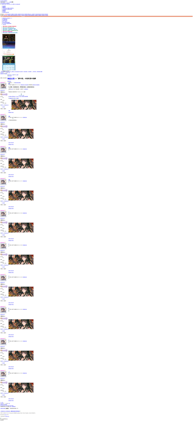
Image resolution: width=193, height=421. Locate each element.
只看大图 (26, 84)
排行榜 (5, 12)
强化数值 (26, 15)
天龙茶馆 (29, 71)
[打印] (8, 74)
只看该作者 (23, 84)
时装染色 (43, 14)
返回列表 (2, 73)
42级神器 (19, 14)
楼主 (9, 83)
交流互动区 (25, 71)
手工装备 (36, 14)
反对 (13, 142)
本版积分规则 (2, 408)
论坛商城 (7, 9)
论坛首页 (21, 71)
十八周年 (5, 14)
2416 (1, 90)
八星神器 (22, 15)
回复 (9, 110)
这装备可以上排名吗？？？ (7, 18)
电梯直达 (10, 82)
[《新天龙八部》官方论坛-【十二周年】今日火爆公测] (10, 4)
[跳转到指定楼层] (17, 82)
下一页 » (1, 402)
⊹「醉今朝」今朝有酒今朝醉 (37, 71)
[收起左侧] (9, 75)
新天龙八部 (5, 411)
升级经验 (26, 14)
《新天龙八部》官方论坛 (15, 411)
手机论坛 (8, 8)
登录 (1, 3)
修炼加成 (15, 15)
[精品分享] (11, 78)
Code (10, 405)
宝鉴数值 (39, 15)
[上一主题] (12, 74)
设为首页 (2, 0)
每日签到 (4, 11)
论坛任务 (4, 10)
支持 (11, 142)
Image (4, 405)
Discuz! (5, 414)
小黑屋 (1, 411)
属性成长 (29, 14)
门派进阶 (8, 15)
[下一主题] (16, 74)
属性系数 (12, 15)
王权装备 (43, 15)
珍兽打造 (22, 14)
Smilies (12, 405)
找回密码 (3, 3)
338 (2, 90)
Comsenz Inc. (7, 416)
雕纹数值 (32, 15)
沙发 (9, 116)
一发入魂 (4, 24)
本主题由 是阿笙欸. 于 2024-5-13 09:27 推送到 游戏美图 (18, 96)
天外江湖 (5, 15)
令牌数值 (36, 15)
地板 (9, 179)
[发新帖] (5, 73)
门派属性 (12, 14)
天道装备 (46, 15)
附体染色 (46, 14)
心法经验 (32, 14)
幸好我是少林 (4, 20)
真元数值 (29, 15)
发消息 (3, 106)
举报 (12, 112)
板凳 (9, 147)
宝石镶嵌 (15, 14)
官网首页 (4, 7)
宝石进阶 (19, 15)
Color (2, 405)
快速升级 (8, 14)
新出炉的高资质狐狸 (6, 22)
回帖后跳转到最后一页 (14, 408)
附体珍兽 (39, 14)
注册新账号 (8, 3)
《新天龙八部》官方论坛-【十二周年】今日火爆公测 (9, 71)
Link (6, 405)
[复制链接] (9, 81)
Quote (8, 405)
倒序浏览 (34, 84)
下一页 (8, 72)
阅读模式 (37, 84)
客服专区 (8, 411)
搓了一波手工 (4, 21)
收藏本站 (5, 0)
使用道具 (10, 112)
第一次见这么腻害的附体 (6, 23)
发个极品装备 (4, 19)
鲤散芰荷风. (2, 82)
